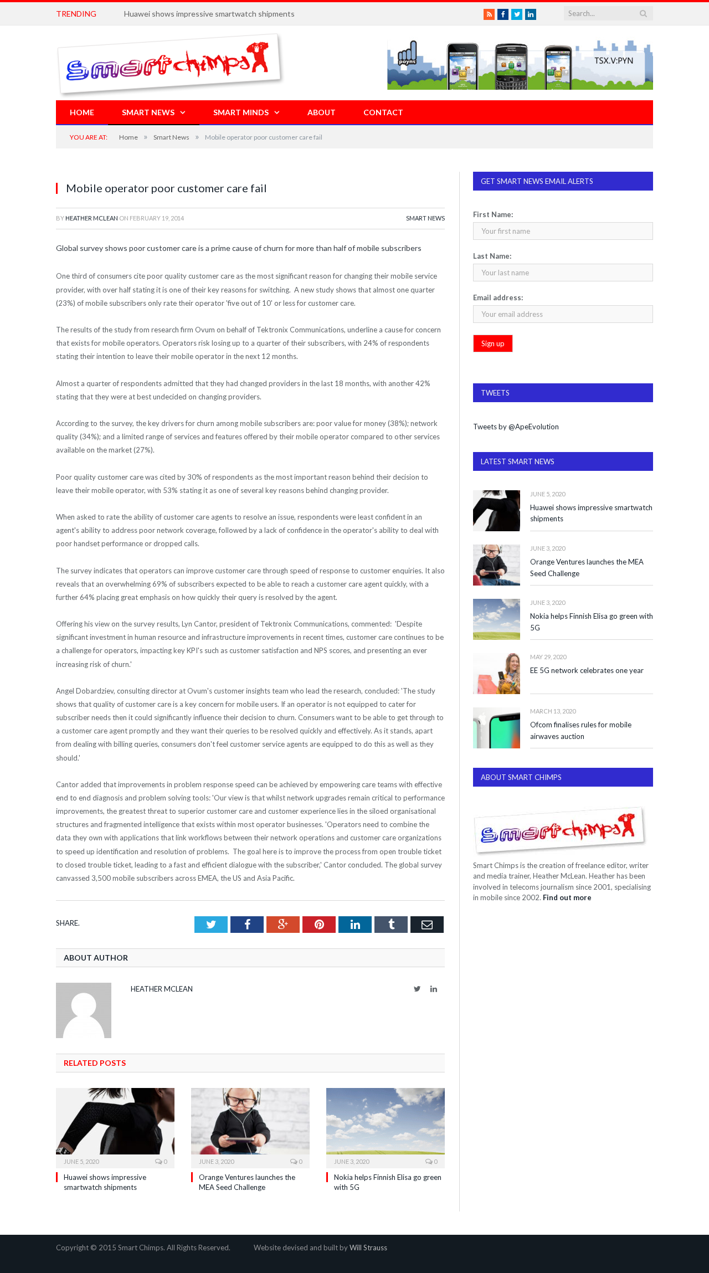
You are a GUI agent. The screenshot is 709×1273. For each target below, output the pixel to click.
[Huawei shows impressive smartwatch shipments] (115, 1127)
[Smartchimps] (170, 62)
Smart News (148, 112)
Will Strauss (368, 1247)
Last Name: (492, 255)
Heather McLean (91, 218)
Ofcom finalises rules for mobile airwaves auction (580, 730)
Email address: (498, 297)
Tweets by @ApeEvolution (516, 426)
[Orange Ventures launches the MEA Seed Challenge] (250, 1127)
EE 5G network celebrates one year (587, 670)
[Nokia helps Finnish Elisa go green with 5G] (385, 1127)
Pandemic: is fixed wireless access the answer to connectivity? (232, 13)
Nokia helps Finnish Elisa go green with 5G (591, 622)
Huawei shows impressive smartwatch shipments (591, 513)
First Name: (493, 214)
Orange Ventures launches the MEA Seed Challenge (587, 567)
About (321, 112)
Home (82, 112)
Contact (383, 112)
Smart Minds (241, 112)
